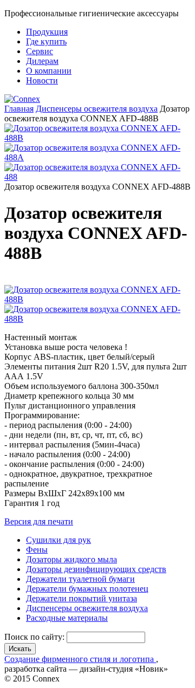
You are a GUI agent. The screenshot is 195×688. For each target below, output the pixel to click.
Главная (19, 108)
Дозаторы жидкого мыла (71, 559)
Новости (42, 80)
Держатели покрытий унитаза (81, 598)
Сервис (39, 51)
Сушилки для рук (58, 539)
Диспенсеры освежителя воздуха (97, 108)
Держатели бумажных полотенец (87, 588)
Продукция (47, 31)
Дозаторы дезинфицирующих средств (96, 569)
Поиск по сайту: (35, 636)
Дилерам (42, 61)
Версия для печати (38, 521)
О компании (49, 70)
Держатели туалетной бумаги (80, 578)
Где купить (46, 41)
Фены (37, 549)
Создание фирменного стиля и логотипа (80, 659)
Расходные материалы (67, 617)
